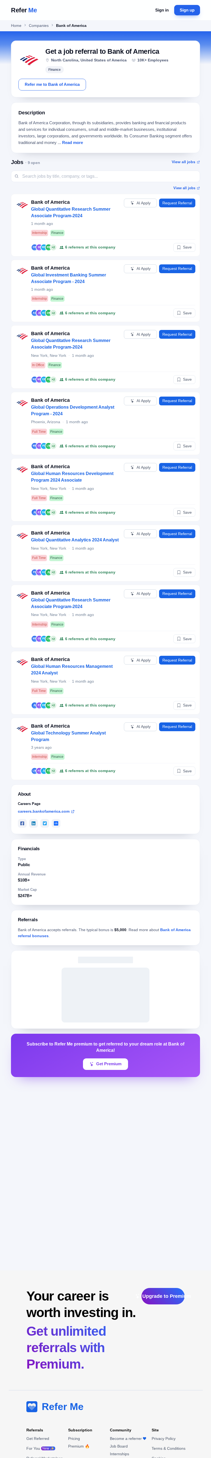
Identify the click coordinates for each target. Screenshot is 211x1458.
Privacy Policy (164, 1438)
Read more (72, 142)
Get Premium (108, 1064)
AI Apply (144, 203)
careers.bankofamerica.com (44, 811)
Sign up (187, 10)
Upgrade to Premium (163, 1296)
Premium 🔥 (79, 1446)
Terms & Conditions (168, 1448)
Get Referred (37, 1438)
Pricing (74, 1438)
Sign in (162, 10)
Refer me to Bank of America (52, 84)
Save (187, 247)
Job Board (119, 1446)
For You (40, 1448)
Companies (39, 26)
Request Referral (177, 203)
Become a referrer (126, 1438)
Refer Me (63, 1406)
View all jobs (183, 162)
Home (16, 26)
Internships (119, 1454)
